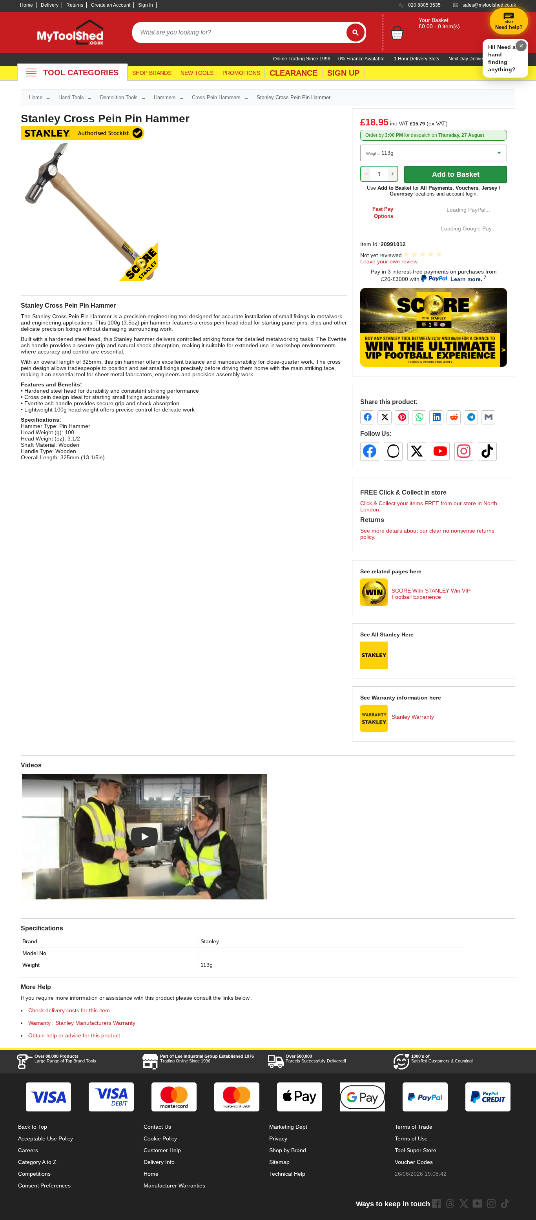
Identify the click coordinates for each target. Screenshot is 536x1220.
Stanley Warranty (413, 717)
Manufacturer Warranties (174, 1185)
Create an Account (110, 5)
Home (26, 5)
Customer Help (162, 1150)
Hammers (165, 97)
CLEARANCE (293, 73)
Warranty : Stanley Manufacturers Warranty (81, 1023)
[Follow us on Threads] (393, 451)
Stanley (210, 941)
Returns (74, 5)
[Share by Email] (488, 417)
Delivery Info (159, 1162)
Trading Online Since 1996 (207, 1058)
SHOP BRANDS (151, 73)
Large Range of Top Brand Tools (65, 1058)
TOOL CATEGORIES (81, 72)
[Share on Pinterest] (402, 417)
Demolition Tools (119, 97)
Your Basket (433, 20)
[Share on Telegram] (471, 417)
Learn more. (466, 279)
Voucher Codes (414, 1162)
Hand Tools (71, 97)
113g (207, 965)
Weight (31, 965)
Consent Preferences (44, 1185)
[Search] (355, 33)
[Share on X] (384, 417)
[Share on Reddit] (454, 417)
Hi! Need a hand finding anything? (502, 58)
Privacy (278, 1138)
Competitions (34, 1174)
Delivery (49, 5)
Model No (34, 953)
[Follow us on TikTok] (487, 451)
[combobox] (239, 33)
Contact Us (157, 1127)
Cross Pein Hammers (216, 97)
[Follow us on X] (416, 451)
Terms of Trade (413, 1127)
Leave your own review (388, 261)
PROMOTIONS (241, 73)
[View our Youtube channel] (477, 1203)
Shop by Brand (287, 1150)
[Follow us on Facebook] (369, 451)
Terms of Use (411, 1138)
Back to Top (32, 1127)
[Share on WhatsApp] (419, 417)
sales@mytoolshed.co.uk (489, 5)
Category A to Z (37, 1162)
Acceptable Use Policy (45, 1138)
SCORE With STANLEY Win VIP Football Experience (431, 593)
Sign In (145, 5)
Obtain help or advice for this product (74, 1035)
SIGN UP (343, 73)
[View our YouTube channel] (440, 451)
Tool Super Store (415, 1150)
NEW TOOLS (196, 73)
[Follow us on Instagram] (463, 451)
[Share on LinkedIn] (436, 417)
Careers (28, 1150)
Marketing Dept (288, 1127)
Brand (29, 941)
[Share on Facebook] (367, 417)
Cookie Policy (160, 1138)
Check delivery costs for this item (69, 1010)
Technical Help (287, 1174)
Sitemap (279, 1162)
